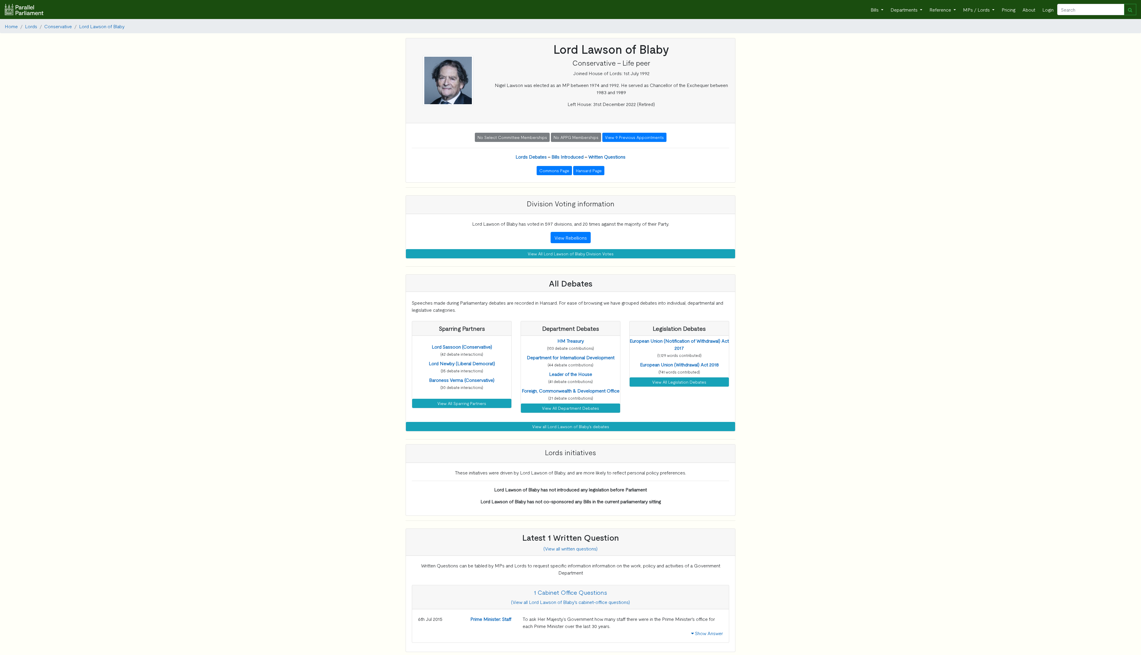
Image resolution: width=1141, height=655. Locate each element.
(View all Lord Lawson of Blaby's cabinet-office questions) (570, 602)
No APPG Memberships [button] (576, 137)
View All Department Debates (570, 408)
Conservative (58, 26)
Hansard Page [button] (589, 170)
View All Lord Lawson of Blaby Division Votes (571, 254)
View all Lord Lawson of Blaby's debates (570, 426)
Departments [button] (905, 9)
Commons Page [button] (554, 170)
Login (1048, 9)
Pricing (1008, 9)
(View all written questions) (570, 548)
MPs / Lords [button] (977, 9)
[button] (462, 346)
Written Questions (606, 156)
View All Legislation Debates (679, 382)
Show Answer (708, 633)
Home (11, 26)
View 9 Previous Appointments (634, 137)
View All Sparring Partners (461, 403)
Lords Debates (531, 156)
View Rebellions (570, 237)
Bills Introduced (567, 156)
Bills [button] (875, 9)
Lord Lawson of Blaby (101, 26)
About (1028, 9)
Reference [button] (940, 9)
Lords (31, 26)
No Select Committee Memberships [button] (512, 137)
